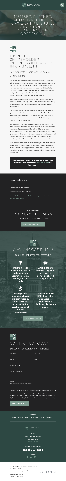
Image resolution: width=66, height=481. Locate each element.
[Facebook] (27, 457)
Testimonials (34, 418)
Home (14, 418)
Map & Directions (33, 441)
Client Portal (50, 418)
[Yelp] (38, 457)
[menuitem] (33, 188)
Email (35, 359)
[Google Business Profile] (31, 457)
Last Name (37, 353)
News (27, 418)
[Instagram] (35, 457)
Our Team (20, 418)
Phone (12, 359)
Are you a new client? (16, 365)
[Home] (32, 5)
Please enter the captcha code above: (21, 384)
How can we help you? (16, 371)
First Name (13, 353)
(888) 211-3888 (33, 450)
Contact (42, 418)
